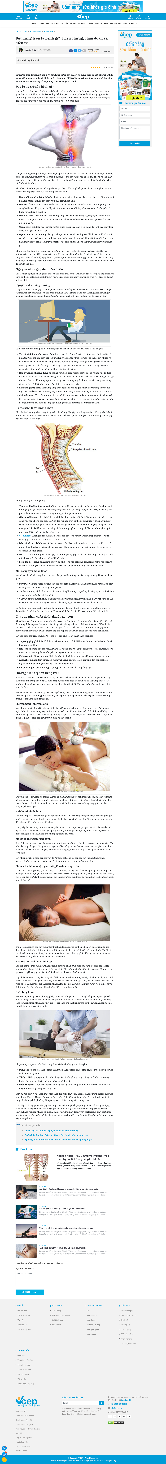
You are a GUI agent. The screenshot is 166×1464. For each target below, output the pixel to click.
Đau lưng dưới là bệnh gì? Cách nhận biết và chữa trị (62, 1208)
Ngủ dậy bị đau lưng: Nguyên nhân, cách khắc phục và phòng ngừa (68, 1189)
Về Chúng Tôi (21, 1411)
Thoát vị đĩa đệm (24, 1370)
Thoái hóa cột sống (25, 1360)
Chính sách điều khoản (25, 1416)
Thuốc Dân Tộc (22, 1442)
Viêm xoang (91, 1334)
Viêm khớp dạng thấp (25, 1384)
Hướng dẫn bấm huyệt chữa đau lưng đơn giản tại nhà (62, 1248)
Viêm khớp (21, 1379)
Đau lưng (49, 31)
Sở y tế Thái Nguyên (24, 1438)
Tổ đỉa (90, 23)
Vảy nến (20, 1320)
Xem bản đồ (126, 1400)
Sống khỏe (44, 23)
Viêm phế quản (93, 1329)
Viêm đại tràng (127, 1334)
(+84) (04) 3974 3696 (118, 1404)
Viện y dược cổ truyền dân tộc (28, 1429)
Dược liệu (19, 1433)
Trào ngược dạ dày (128, 1315)
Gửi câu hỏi (135, 143)
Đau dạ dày (125, 1325)
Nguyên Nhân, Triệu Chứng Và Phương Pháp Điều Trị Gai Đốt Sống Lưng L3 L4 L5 (83, 1157)
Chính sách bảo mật (24, 1420)
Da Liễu (64, 23)
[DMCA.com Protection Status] (116, 1422)
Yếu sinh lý (56, 1325)
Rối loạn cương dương (61, 1315)
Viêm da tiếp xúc (130, 23)
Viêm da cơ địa (101, 23)
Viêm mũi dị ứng (93, 1325)
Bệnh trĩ (124, 1320)
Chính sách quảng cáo (24, 1424)
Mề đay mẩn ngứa (77, 23)
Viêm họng (91, 1320)
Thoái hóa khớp (23, 1365)
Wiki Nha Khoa (21, 1451)
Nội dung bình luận (25, 1269)
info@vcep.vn (116, 1408)
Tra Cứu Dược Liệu (23, 1446)
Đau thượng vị (127, 1311)
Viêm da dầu (115, 23)
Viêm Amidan (92, 1315)
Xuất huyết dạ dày (128, 1343)
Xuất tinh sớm (57, 1320)
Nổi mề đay (22, 1311)
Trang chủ (33, 23)
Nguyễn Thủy (30, 50)
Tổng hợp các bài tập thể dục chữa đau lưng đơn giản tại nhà (66, 1228)
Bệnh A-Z (55, 23)
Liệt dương (56, 1311)
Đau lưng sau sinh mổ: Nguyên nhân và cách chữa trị (51, 1130)
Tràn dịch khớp (23, 1374)
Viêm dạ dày (126, 1329)
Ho (88, 1311)
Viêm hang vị (126, 1339)
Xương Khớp (36, 31)
